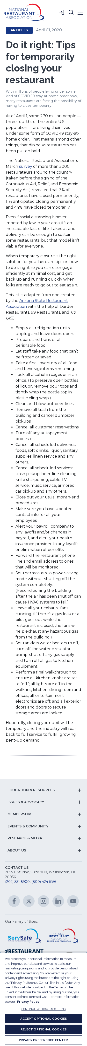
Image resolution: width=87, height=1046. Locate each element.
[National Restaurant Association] (24, 12)
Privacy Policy (28, 1001)
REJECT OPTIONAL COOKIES (44, 1029)
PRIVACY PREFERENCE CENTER (43, 1040)
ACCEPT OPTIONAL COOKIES (43, 1018)
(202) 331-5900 (17, 881)
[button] (71, 12)
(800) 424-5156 (43, 881)
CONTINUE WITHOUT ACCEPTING (44, 1009)
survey (25, 166)
